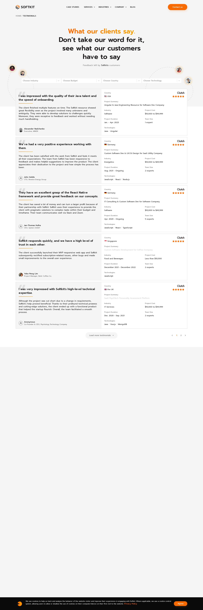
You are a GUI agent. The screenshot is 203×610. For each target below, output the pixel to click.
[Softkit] (25, 7)
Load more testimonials (100, 335)
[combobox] (23, 81)
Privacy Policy (130, 603)
